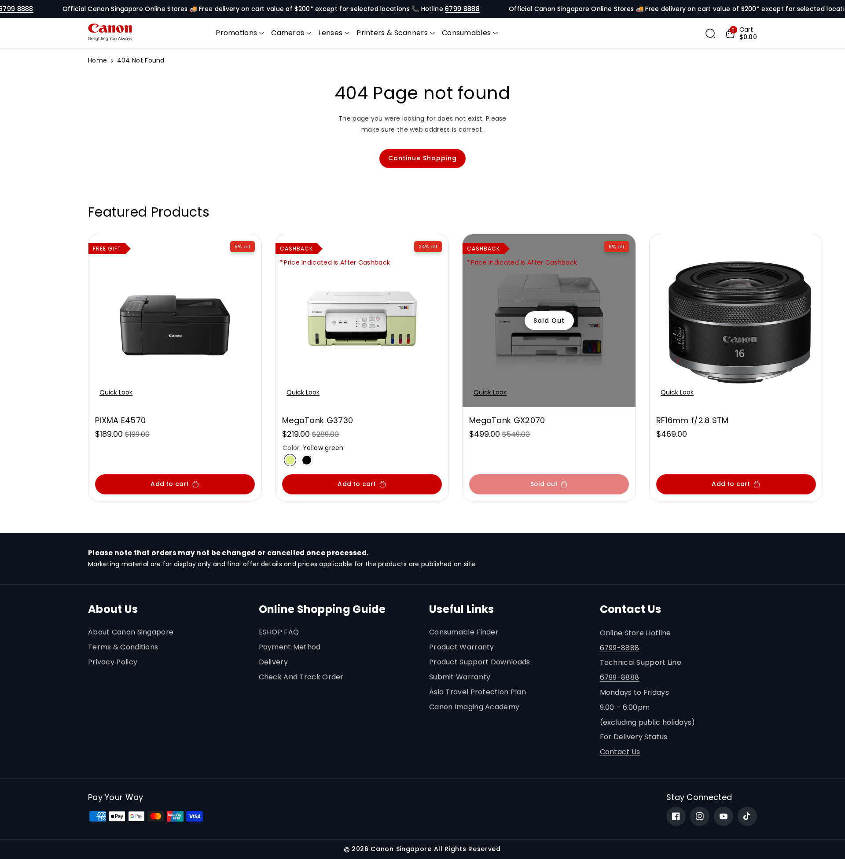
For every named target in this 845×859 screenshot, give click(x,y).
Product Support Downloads (479, 662)
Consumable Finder (464, 632)
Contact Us (620, 752)
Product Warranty (461, 647)
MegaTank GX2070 (507, 420)
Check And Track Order (301, 677)
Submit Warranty (460, 677)
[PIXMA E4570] (174, 320)
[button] (240, 33)
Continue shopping (422, 158)
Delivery (273, 662)
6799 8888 (462, 8)
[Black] (307, 460)
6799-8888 (619, 648)
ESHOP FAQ (279, 632)
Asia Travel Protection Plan (477, 692)
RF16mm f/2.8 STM (692, 420)
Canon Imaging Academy (474, 707)
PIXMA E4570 (120, 420)
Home (97, 60)
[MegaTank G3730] (362, 320)
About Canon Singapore (130, 632)
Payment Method (290, 647)
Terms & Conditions (123, 647)
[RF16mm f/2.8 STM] (736, 320)
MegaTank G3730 (317, 420)
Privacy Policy (112, 662)
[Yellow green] (290, 460)
